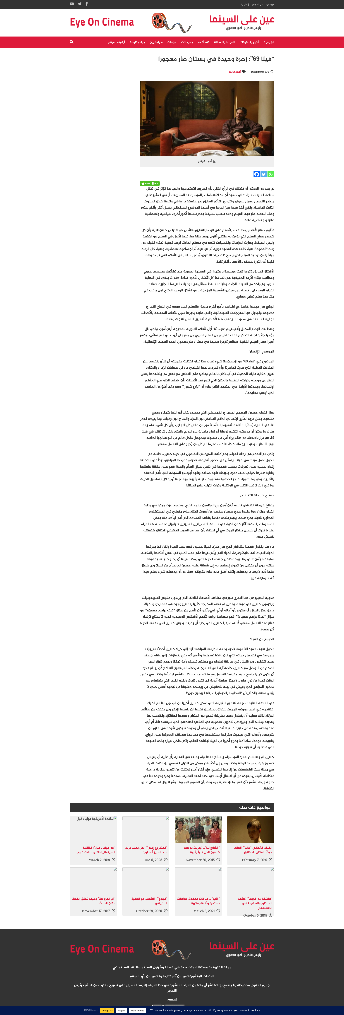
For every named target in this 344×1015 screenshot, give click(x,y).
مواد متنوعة (137, 42)
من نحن (270, 5)
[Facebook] (257, 174)
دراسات (172, 42)
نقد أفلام (203, 42)
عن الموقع (257, 5)
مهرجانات (187, 42)
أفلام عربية (234, 72)
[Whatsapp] (270, 174)
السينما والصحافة (224, 42)
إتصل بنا (245, 5)
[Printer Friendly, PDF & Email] (150, 183)
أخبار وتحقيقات (249, 42)
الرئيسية (269, 42)
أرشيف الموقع (116, 42)
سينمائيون (156, 42)
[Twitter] (264, 174)
